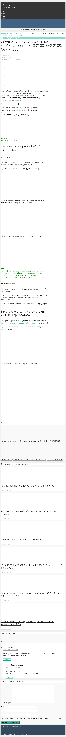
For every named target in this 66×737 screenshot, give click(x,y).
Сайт (2, 714)
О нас (5, 3)
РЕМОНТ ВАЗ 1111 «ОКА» (15, 106)
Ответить (7, 660)
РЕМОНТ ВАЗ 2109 (13, 54)
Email (3, 710)
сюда (18, 100)
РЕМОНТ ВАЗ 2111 (13, 61)
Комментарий (6, 703)
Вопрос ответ (8, 5)
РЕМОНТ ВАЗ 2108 (15, 33)
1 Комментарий (6, 519)
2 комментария (6, 57)
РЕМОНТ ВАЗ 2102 (13, 38)
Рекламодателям (9, 7)
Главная (4, 33)
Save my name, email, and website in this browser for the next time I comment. (31, 718)
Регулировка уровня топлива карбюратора (18, 323)
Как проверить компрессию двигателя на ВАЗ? (27, 485)
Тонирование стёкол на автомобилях (22, 539)
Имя (2, 707)
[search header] (4, 112)
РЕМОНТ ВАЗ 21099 (13, 56)
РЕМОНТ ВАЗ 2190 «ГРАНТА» (17, 101)
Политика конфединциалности (15, 734)
